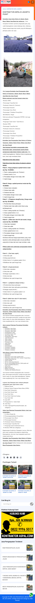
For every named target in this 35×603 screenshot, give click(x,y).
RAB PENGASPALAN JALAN (11, 548)
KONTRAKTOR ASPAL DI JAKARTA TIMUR (24, 491)
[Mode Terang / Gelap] (29, 2)
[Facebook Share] (7, 457)
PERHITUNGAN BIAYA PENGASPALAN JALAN (14, 558)
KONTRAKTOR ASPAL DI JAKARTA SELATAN (9, 476)
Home (4, 9)
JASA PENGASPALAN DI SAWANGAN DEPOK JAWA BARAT (14, 568)
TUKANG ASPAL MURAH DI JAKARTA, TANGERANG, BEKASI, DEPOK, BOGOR (14, 578)
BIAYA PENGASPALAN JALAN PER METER (13, 588)
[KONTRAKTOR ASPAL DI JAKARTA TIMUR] (25, 484)
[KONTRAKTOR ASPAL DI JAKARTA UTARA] (10, 484)
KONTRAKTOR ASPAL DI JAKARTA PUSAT (16, 13)
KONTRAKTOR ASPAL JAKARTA (14, 9)
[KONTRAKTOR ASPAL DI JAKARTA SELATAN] (10, 469)
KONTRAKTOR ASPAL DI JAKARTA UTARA (9, 491)
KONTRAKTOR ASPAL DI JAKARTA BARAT (24, 476)
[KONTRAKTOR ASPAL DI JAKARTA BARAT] (25, 469)
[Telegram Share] (10, 457)
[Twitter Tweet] (4, 457)
